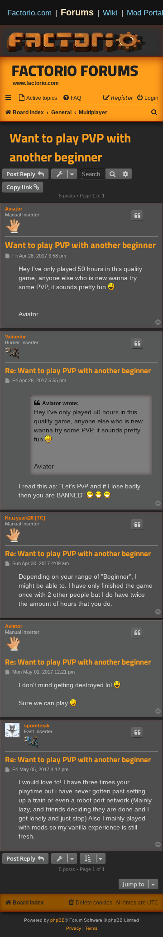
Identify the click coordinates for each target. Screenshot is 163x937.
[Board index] (77, 41)
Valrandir (15, 336)
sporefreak (36, 725)
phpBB (57, 920)
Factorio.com (29, 13)
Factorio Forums (75, 70)
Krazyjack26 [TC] (25, 517)
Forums (77, 12)
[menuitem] (37, 98)
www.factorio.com (36, 83)
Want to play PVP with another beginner (70, 147)
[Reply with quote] (137, 215)
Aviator (13, 208)
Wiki (110, 13)
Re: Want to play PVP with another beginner (78, 370)
